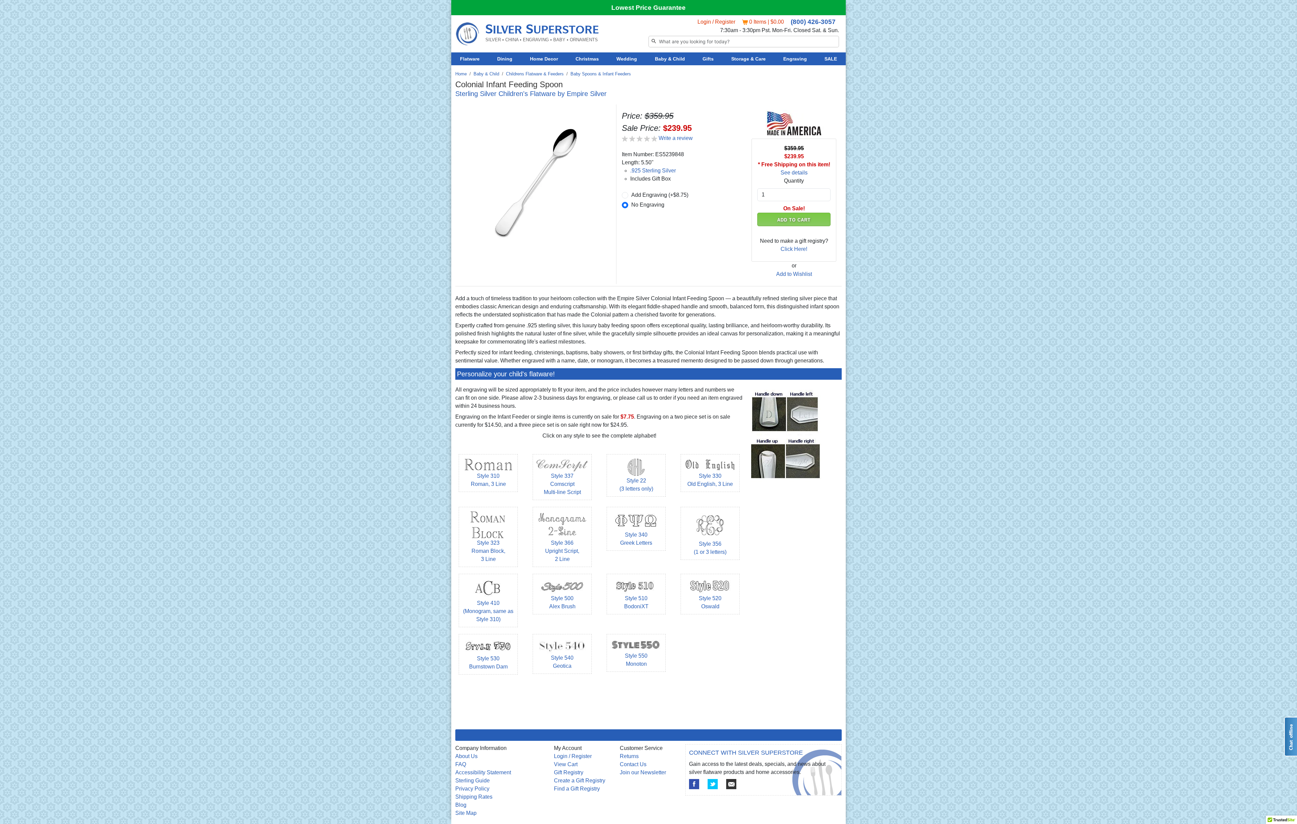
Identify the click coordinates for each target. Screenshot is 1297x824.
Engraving (795, 59)
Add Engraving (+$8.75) (659, 195)
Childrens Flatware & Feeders (535, 73)
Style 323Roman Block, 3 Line (488, 551)
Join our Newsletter (643, 772)
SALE (830, 59)
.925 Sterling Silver (653, 170)
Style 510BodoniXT (636, 602)
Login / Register (716, 22)
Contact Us (633, 764)
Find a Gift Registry (577, 789)
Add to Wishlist (794, 274)
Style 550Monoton (636, 660)
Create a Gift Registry (579, 780)
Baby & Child (670, 59)
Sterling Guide (472, 780)
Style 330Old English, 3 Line (710, 480)
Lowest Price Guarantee (648, 7)
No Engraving (647, 205)
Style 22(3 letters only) (636, 485)
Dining (504, 59)
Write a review (676, 138)
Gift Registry (568, 772)
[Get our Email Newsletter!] (731, 784)
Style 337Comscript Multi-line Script (562, 484)
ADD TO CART (794, 219)
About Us (466, 756)
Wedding (626, 59)
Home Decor (544, 59)
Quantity (794, 181)
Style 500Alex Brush (562, 602)
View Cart (566, 764)
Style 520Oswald (710, 602)
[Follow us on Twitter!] (713, 784)
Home (461, 73)
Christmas (587, 59)
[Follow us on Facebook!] (694, 784)
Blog (460, 805)
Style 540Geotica (562, 662)
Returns (629, 756)
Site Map (466, 813)
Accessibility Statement (483, 772)
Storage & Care (748, 59)
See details (794, 172)
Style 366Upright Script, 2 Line (562, 551)
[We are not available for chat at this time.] (1290, 736)
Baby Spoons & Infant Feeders (600, 73)
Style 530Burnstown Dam (488, 662)
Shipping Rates (473, 797)
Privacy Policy (472, 789)
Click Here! (794, 249)
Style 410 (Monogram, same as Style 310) (488, 611)
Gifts (708, 59)
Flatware (470, 59)
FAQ (460, 764)
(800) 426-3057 (813, 21)
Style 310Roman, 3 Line (488, 480)
